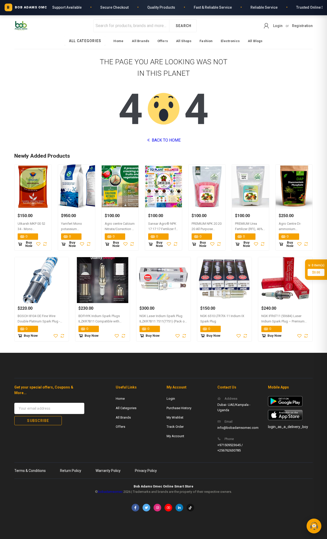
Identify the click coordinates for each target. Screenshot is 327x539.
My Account (175, 436)
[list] (164, 41)
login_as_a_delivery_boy (288, 427)
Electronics (230, 41)
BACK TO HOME (166, 140)
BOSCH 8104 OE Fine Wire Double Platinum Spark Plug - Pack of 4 (39, 321)
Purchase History (179, 408)
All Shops (183, 41)
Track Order (175, 427)
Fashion (206, 41)
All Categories (126, 408)
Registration (302, 26)
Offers (162, 41)
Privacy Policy (146, 471)
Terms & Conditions (30, 471)
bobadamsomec (110, 492)
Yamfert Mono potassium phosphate (71, 229)
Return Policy (70, 471)
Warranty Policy (108, 471)
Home (118, 41)
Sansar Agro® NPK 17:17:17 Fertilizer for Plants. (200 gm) (163, 229)
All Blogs (255, 41)
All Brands (140, 41)
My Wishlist (175, 417)
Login (278, 26)
